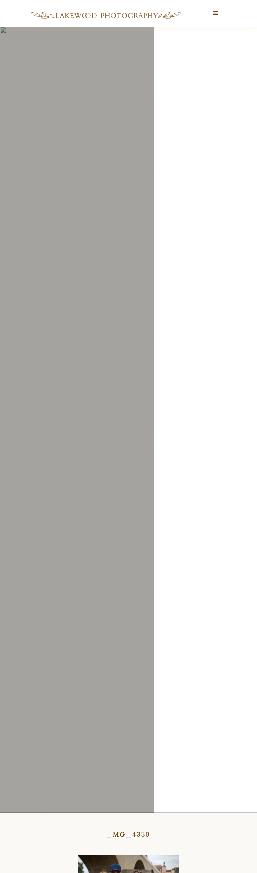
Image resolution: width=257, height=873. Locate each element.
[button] (216, 13)
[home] (106, 15)
